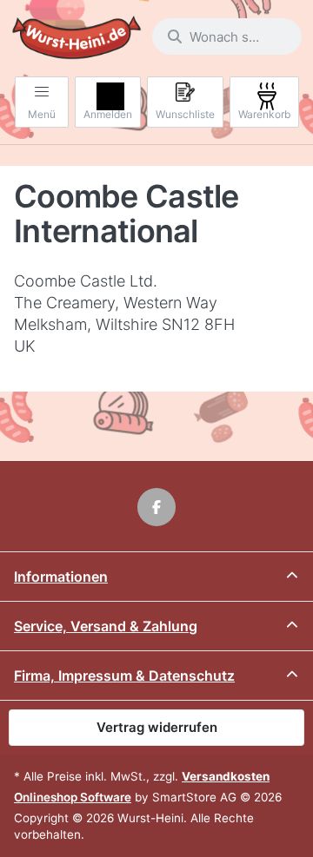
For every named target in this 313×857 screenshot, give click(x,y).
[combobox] (227, 36)
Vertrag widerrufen (157, 727)
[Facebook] (156, 507)
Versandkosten (226, 776)
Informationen (61, 576)
